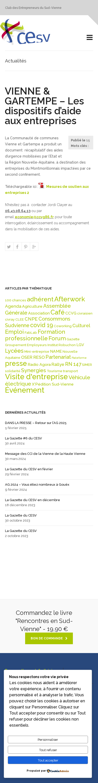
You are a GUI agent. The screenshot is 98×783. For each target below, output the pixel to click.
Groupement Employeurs (26, 345)
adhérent (40, 299)
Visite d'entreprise (36, 376)
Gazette (73, 339)
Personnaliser (48, 739)
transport (70, 371)
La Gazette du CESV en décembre (32, 500)
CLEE (19, 319)
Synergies (33, 370)
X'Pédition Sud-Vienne (53, 384)
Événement (24, 390)
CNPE (31, 319)
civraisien (84, 313)
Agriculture (32, 306)
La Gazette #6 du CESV (23, 438)
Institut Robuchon (61, 345)
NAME (56, 351)
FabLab (31, 332)
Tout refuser (48, 750)
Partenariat (58, 357)
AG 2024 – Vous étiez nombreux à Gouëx (37, 484)
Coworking (63, 326)
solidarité (12, 371)
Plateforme (79, 357)
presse (16, 363)
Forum (57, 338)
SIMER (87, 365)
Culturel (81, 325)
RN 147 (73, 364)
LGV (80, 344)
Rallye (58, 364)
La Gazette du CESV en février (29, 469)
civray (10, 319)
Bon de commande (47, 638)
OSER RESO (33, 357)
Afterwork (69, 299)
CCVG (70, 313)
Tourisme (54, 371)
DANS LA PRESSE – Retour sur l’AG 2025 (36, 423)
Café (58, 312)
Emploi (14, 331)
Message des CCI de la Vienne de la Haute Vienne (45, 454)
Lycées (14, 350)
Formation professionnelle (35, 335)
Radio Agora (39, 364)
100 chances (15, 300)
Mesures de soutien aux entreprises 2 (47, 190)
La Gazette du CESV (21, 515)
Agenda (13, 306)
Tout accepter (48, 760)
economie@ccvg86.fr (34, 217)
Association (39, 313)
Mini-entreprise (36, 351)
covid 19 (41, 325)
